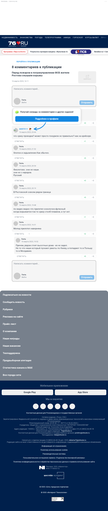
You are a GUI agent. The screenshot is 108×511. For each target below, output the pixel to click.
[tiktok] (72, 406)
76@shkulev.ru (66, 431)
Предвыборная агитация (17, 360)
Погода (39, 38)
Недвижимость (10, 38)
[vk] (43, 406)
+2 (85, 234)
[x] (65, 406)
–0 (93, 123)
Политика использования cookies (54, 450)
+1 (85, 141)
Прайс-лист (9, 324)
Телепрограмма (53, 38)
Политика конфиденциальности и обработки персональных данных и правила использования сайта (54, 462)
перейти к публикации (28, 62)
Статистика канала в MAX (17, 367)
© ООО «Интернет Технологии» (54, 492)
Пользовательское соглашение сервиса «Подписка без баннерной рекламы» (54, 458)
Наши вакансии (12, 345)
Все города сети (12, 375)
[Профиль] (104, 44)
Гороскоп (78, 38)
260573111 (23, 129)
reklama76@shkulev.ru (77, 440)
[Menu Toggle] (3, 44)
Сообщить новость (14, 302)
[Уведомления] (97, 44)
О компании (10, 331)
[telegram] (36, 406)
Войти (24, 102)
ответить (19, 141)
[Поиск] (91, 44)
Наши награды (11, 338)
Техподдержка (11, 353)
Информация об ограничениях (54, 446)
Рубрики (8, 309)
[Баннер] (81, 51)
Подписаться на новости (17, 294)
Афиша (67, 38)
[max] (57, 406)
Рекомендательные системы (54, 454)
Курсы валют (92, 38)
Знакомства (26, 38)
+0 (85, 123)
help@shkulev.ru (60, 435)
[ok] (50, 406)
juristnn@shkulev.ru (82, 433)
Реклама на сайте (13, 316)
